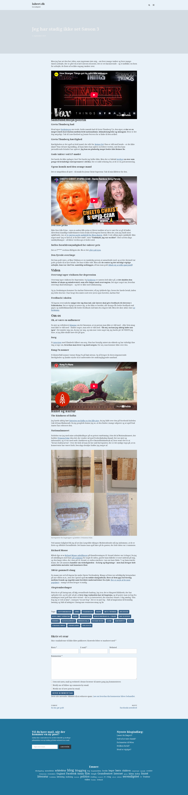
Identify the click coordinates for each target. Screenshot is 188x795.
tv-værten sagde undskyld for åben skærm (84, 235)
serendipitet (120, 621)
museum (76, 777)
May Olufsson (124, 616)
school (114, 777)
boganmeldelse (96, 771)
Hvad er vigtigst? (124, 749)
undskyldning (73, 625)
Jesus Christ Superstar (61, 616)
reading (93, 777)
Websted (113, 647)
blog (70, 770)
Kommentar (56, 656)
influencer (124, 612)
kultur (137, 774)
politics (84, 776)
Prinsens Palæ (63, 438)
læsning (61, 777)
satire (109, 621)
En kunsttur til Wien (125, 742)
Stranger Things (58, 625)
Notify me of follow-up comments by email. (71, 685)
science (119, 777)
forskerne (91, 280)
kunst (144, 773)
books (105, 771)
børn (118, 770)
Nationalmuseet (68, 621)
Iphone (126, 774)
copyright (142, 771)
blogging (80, 770)
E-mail (83, 647)
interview (57, 342)
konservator (86, 616)
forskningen (66, 129)
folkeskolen (88, 612)
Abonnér (64, 747)
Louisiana (52, 777)
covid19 (149, 771)
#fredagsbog (39, 771)
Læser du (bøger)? (124, 735)
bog (88, 771)
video (87, 779)
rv (105, 777)
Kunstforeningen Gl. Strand (105, 616)
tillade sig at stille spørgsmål (120, 265)
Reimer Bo (99, 144)
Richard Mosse (98, 621)
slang (130, 621)
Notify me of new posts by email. (66, 688)
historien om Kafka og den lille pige (84, 420)
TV (141, 777)
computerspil (135, 771)
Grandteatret (105, 773)
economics (51, 774)
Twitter (146, 777)
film (87, 773)
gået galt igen (95, 250)
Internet (118, 773)
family (80, 773)
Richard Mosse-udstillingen (76, 555)
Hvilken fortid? (123, 746)
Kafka (75, 616)
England (60, 773)
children (126, 770)
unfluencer (86, 625)
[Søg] (149, 5)
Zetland (100, 780)
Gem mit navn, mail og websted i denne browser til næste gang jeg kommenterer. (87, 682)
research (100, 777)
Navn (54, 647)
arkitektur (60, 770)
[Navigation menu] (153, 5)
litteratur (42, 776)
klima (131, 774)
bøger (111, 770)
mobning (55, 621)
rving (109, 777)
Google (94, 774)
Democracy (43, 774)
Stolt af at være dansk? (126, 739)
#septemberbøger (64, 612)
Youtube (93, 780)
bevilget (120, 159)
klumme (73, 325)
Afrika (77, 612)
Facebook (71, 773)
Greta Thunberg (110, 612)
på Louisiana (77, 558)
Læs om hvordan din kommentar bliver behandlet (114, 696)
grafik (98, 612)
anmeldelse (49, 771)
